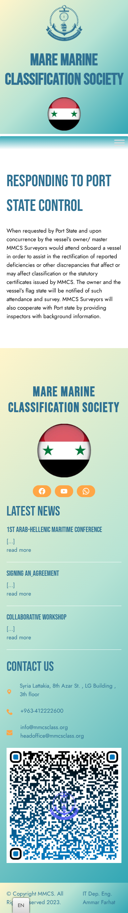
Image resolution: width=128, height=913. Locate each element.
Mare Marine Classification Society (64, 70)
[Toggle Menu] (119, 143)
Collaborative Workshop (36, 617)
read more (19, 550)
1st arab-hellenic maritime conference (54, 530)
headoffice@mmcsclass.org (52, 736)
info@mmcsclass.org (44, 727)
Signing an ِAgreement (33, 573)
